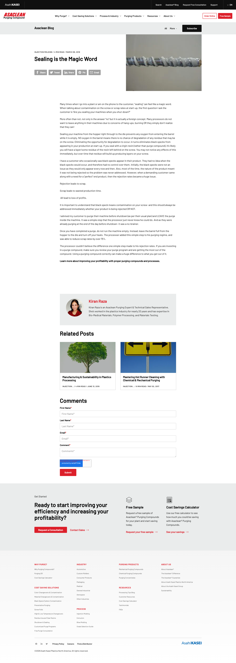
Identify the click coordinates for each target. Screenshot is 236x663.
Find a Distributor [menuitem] (84, 644)
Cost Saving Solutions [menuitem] (46, 587)
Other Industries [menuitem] (83, 599)
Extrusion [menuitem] (80, 618)
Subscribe (192, 28)
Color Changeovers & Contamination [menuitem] (48, 592)
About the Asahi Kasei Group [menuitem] (172, 586)
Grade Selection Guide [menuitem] (85, 626)
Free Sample (225, 16)
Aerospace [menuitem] (81, 595)
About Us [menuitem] (166, 564)
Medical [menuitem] (79, 586)
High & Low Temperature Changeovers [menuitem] (48, 614)
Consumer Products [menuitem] (84, 578)
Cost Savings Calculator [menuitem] (43, 578)
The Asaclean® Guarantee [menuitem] (170, 578)
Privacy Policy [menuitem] (58, 644)
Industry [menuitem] (82, 564)
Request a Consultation (50, 529)
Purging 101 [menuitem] (38, 573)
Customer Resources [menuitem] (127, 597)
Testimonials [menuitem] (124, 605)
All (166, 28)
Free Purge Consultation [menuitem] (43, 631)
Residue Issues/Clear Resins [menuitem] (45, 618)
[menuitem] (36, 644)
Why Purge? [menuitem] (40, 564)
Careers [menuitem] (70, 644)
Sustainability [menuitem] (166, 590)
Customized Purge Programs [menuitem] (45, 626)
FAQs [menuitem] (121, 609)
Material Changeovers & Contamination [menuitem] (49, 597)
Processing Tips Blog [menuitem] (127, 592)
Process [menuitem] (81, 609)
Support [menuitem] (214, 5)
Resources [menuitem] (125, 587)
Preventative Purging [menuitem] (42, 605)
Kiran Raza (98, 301)
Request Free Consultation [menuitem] (194, 5)
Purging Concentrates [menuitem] (127, 578)
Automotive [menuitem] (81, 569)
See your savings (175, 531)
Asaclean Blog (44, 28)
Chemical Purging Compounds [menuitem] (130, 573)
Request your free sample (140, 531)
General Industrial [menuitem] (83, 590)
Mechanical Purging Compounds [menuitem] (131, 569)
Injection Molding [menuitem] (83, 614)
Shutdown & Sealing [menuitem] (41, 622)
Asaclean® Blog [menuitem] (172, 5)
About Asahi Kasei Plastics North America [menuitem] (177, 582)
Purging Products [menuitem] (129, 564)
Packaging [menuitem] (80, 582)
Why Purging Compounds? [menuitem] (44, 569)
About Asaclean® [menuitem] (167, 569)
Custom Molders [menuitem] (83, 573)
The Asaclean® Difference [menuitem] (170, 573)
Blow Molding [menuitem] (82, 622)
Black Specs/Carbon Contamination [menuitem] (47, 601)
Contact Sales (77, 529)
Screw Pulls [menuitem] (38, 609)
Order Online (209, 16)
